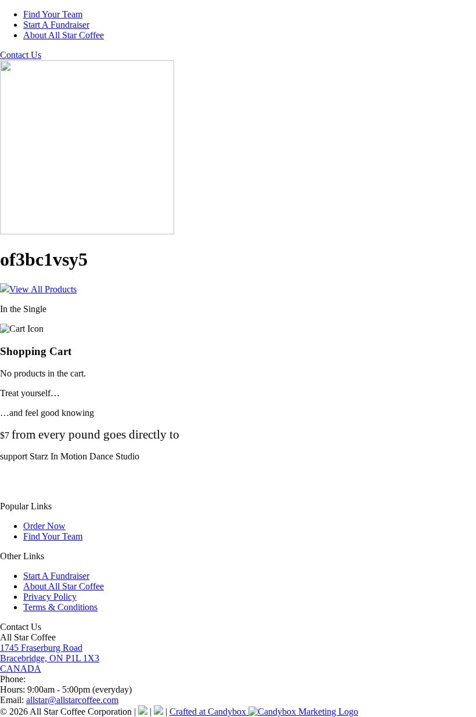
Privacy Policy (50, 597)
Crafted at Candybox (209, 711)
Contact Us (20, 55)
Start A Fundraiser (56, 25)
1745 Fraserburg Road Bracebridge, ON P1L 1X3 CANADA (49, 658)
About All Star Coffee (63, 35)
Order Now (44, 526)
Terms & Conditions (60, 607)
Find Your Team (52, 14)
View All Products (43, 289)
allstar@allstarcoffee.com (72, 700)
